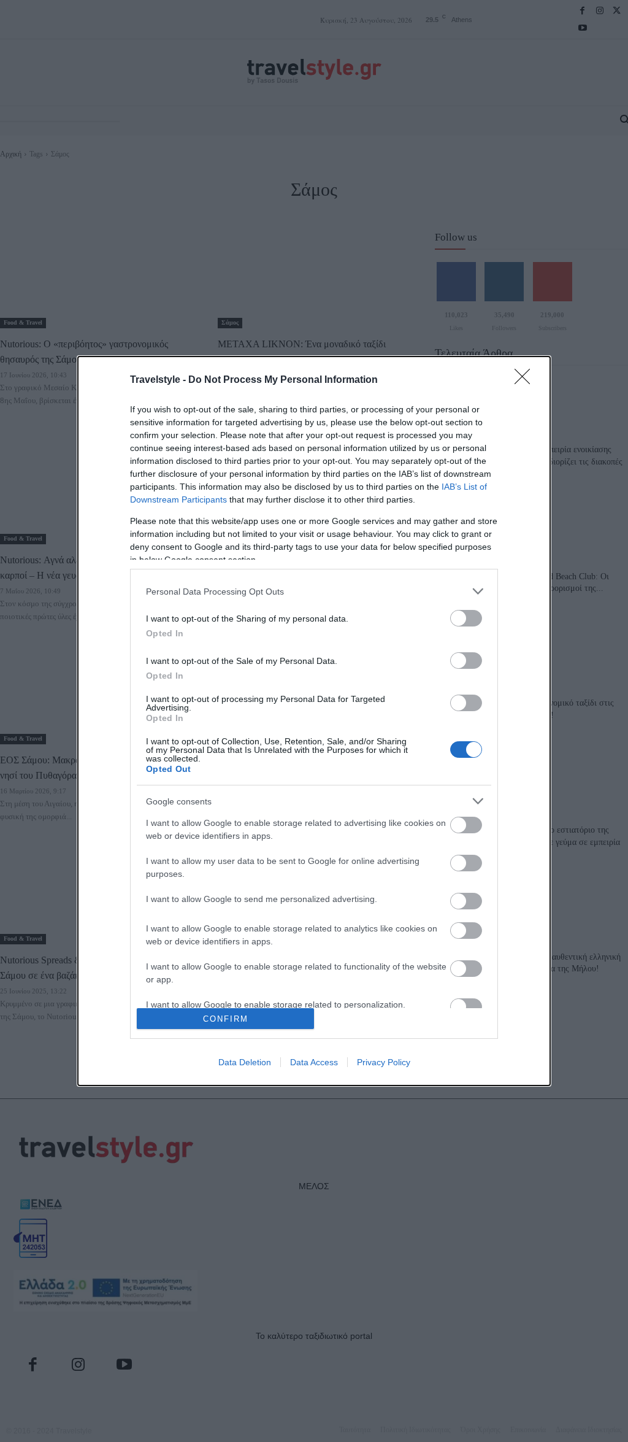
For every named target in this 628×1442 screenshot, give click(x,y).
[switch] (466, 618)
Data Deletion (244, 1062)
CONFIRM (225, 1019)
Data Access (314, 1062)
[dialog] (314, 721)
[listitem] (314, 591)
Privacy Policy (383, 1062)
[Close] (526, 380)
